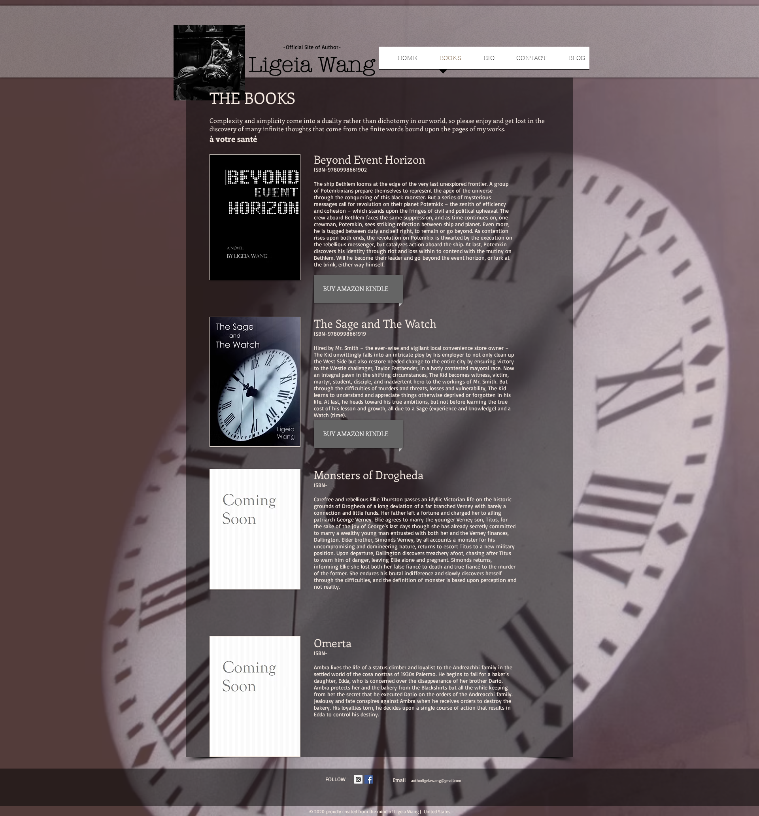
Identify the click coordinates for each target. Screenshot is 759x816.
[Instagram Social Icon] (358, 779)
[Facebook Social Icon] (368, 779)
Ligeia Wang (312, 65)
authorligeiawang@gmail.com (436, 780)
